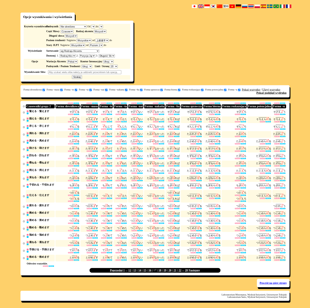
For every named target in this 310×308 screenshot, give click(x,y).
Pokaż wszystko (251, 89)
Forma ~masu (53, 89)
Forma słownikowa (33, 89)
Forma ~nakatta (116, 89)
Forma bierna (171, 89)
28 (186, 270)
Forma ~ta (84, 89)
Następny (194, 270)
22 (180, 270)
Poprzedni (116, 270)
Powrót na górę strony (273, 283)
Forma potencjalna (214, 89)
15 (144, 270)
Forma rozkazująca (191, 89)
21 (174, 270)
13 (134, 270)
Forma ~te (69, 89)
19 (164, 270)
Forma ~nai (98, 89)
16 (149, 270)
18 (159, 270)
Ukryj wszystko (271, 89)
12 (129, 270)
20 (169, 270)
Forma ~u (232, 89)
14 (139, 270)
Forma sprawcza (152, 89)
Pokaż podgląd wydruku (271, 92)
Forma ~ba (134, 89)
